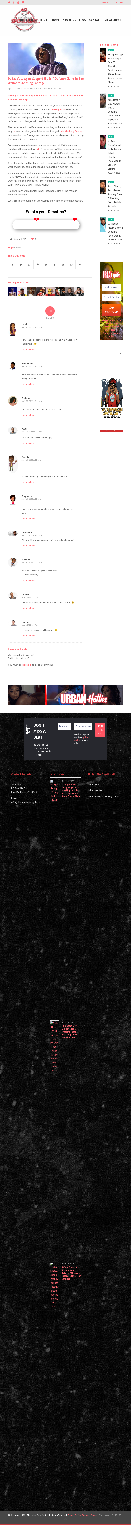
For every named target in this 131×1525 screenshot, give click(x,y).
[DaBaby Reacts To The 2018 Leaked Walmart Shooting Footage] (21, 291)
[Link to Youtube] (18, 2)
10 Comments (29, 88)
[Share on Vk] (63, 264)
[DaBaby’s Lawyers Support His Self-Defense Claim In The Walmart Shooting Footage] (46, 59)
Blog (110, 50)
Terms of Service (90, 1515)
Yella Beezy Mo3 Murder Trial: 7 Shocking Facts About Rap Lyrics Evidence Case (115, 111)
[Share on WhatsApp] (29, 264)
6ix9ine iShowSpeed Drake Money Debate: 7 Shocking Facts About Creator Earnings (71, 1273)
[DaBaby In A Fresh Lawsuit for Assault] (40, 291)
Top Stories (45, 88)
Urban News (94, 784)
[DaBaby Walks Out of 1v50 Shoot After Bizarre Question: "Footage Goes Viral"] (69, 291)
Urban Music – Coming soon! (103, 796)
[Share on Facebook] (12, 264)
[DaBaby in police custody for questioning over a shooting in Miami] (12, 291)
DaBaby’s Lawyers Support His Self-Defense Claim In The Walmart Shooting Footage (46, 80)
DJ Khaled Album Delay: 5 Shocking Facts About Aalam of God (115, 231)
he (14, 131)
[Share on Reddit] (71, 264)
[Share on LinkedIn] (46, 264)
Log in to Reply (28, 349)
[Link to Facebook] (13, 2)
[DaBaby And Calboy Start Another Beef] (59, 291)
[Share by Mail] (80, 264)
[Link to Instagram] (23, 2)
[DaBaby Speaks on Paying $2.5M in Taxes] (31, 291)
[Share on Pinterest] (38, 264)
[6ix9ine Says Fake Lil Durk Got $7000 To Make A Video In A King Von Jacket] (2, 762)
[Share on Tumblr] (54, 264)
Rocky (58, 88)
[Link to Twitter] (9, 2)
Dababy (17, 247)
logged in (26, 664)
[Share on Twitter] (21, 264)
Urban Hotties (95, 790)
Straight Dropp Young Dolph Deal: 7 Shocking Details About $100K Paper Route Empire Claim (71, 790)
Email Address (111, 353)
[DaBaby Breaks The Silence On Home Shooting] (78, 291)
